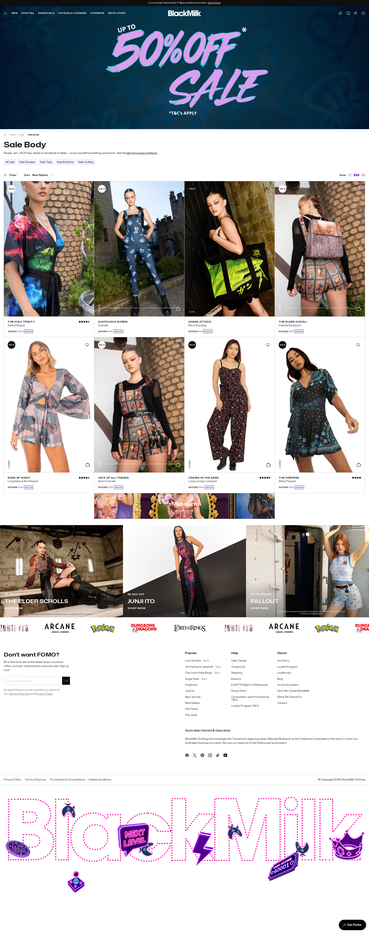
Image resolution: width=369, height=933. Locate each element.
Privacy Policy (44, 694)
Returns (236, 678)
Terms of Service (19, 694)
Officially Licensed (72, 13)
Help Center (239, 660)
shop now (136, 608)
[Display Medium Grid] (356, 175)
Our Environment (287, 684)
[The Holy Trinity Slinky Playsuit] (49, 327)
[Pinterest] (202, 755)
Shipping (236, 672)
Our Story (283, 660)
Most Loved (116, 13)
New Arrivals (192, 697)
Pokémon (97, 13)
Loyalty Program (287, 666)
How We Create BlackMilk (293, 690)
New (14, 13)
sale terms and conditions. (142, 153)
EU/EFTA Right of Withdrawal (249, 684)
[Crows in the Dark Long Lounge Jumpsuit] (229, 483)
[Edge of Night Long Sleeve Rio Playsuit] (49, 483)
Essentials (46, 13)
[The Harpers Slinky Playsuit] (320, 483)
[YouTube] (225, 755)
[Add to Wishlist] (87, 189)
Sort (27, 175)
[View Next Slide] (88, 247)
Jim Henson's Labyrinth (203, 666)
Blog (280, 678)
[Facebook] (187, 755)
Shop (12, 134)
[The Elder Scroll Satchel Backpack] (320, 327)
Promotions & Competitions (67, 779)
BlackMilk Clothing (353, 779)
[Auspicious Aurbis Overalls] (139, 327)
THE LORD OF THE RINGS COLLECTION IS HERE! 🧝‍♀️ (184, 2)
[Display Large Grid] (363, 175)
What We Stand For (289, 697)
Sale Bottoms (65, 162)
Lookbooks (284, 672)
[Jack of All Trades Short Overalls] (139, 483)
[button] (340, 13)
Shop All (27, 13)
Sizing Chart (238, 690)
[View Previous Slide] (9, 247)
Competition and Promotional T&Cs (250, 698)
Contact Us (238, 666)
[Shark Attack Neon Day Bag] (229, 327)
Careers (282, 702)
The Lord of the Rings (202, 672)
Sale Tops (46, 162)
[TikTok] (218, 755)
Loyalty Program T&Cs (245, 705)
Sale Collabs (86, 162)
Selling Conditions (100, 779)
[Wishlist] (348, 13)
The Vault (191, 715)
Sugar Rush (196, 678)
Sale (21, 134)
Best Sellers (192, 702)
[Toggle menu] (6, 13)
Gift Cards (191, 708)
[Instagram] (210, 755)
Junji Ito (189, 690)
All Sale (10, 162)
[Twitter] (195, 755)
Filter (13, 175)
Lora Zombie (197, 660)
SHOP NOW (184, 510)
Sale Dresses (27, 162)
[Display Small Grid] (350, 175)
